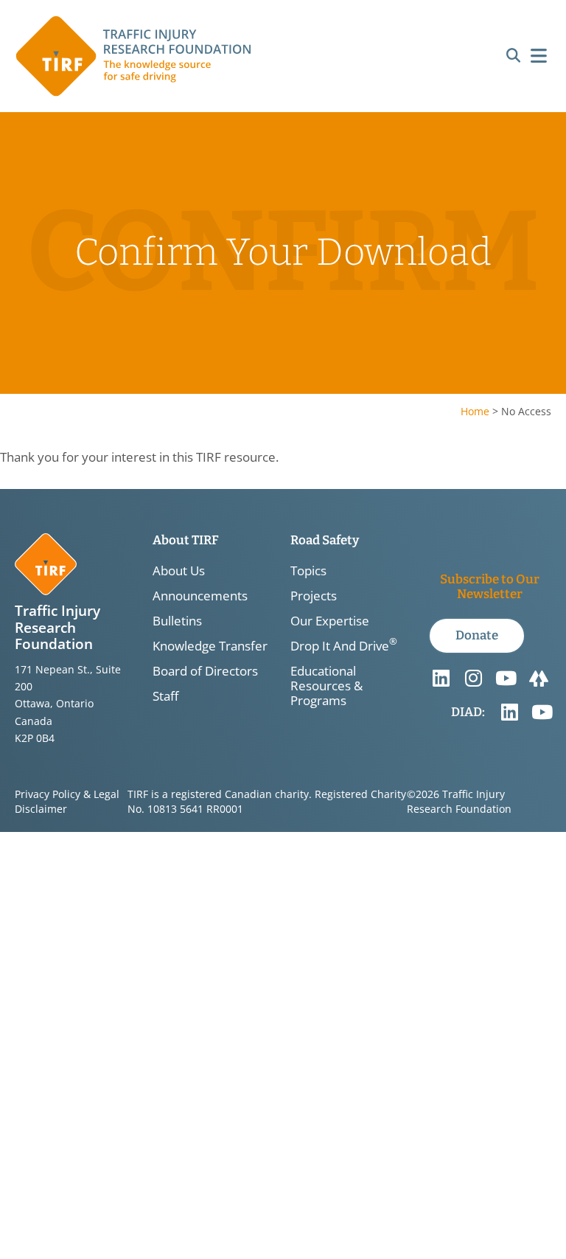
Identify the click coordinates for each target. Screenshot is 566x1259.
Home (475, 411)
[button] (513, 56)
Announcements (200, 596)
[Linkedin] (441, 678)
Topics (308, 570)
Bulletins (177, 621)
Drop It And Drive (343, 646)
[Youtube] (506, 678)
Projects (313, 596)
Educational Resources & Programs (326, 686)
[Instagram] (473, 678)
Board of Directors (205, 671)
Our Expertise (329, 621)
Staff (165, 696)
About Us (179, 570)
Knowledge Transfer (210, 646)
